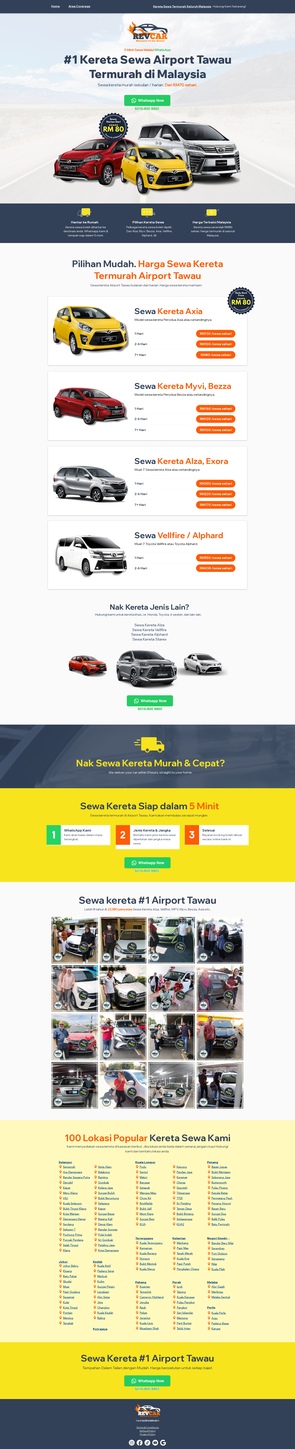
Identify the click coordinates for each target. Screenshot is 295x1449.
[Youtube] (155, 1443)
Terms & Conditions (147, 1427)
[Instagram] (132, 1443)
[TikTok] (147, 1443)
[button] (81, 6)
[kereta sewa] (163, 1443)
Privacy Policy (147, 1434)
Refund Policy (148, 1430)
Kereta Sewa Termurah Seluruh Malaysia (182, 6)
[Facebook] (139, 1443)
